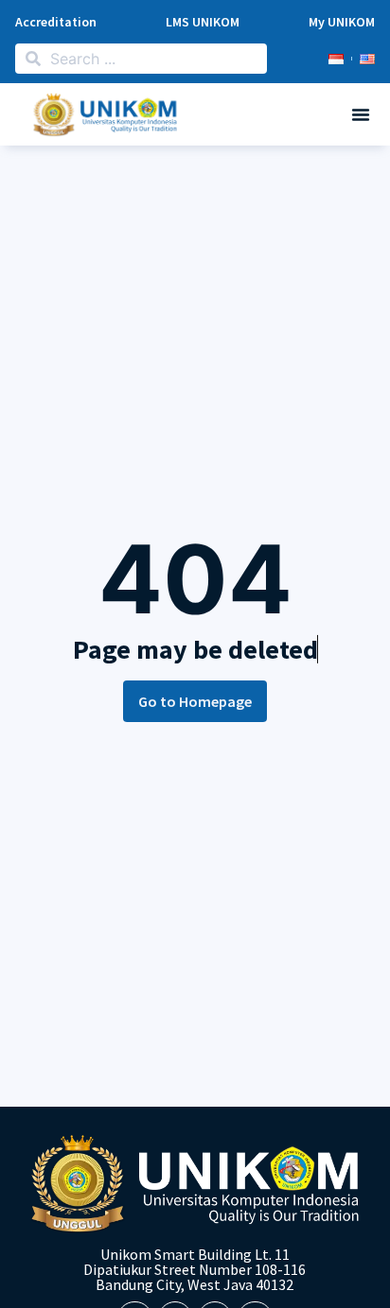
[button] (360, 114)
